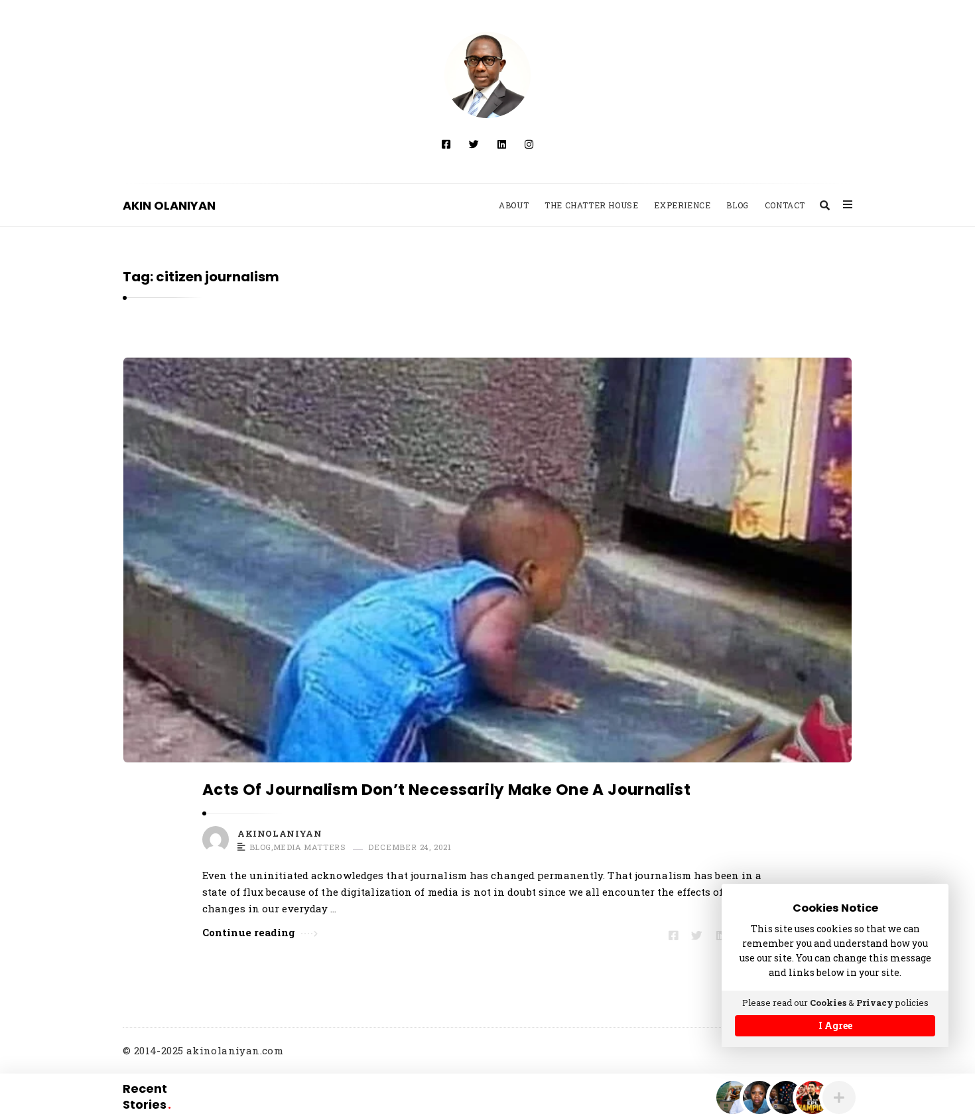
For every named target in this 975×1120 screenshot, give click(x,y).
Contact (785, 205)
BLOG (260, 847)
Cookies (828, 1003)
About (514, 205)
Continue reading (249, 932)
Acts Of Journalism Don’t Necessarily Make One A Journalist (446, 789)
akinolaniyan (279, 833)
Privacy (874, 1003)
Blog (737, 205)
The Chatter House (591, 205)
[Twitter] (474, 144)
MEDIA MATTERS (309, 847)
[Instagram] (529, 144)
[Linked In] (501, 144)
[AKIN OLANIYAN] (487, 75)
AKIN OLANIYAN (169, 205)
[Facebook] (446, 144)
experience (682, 205)
